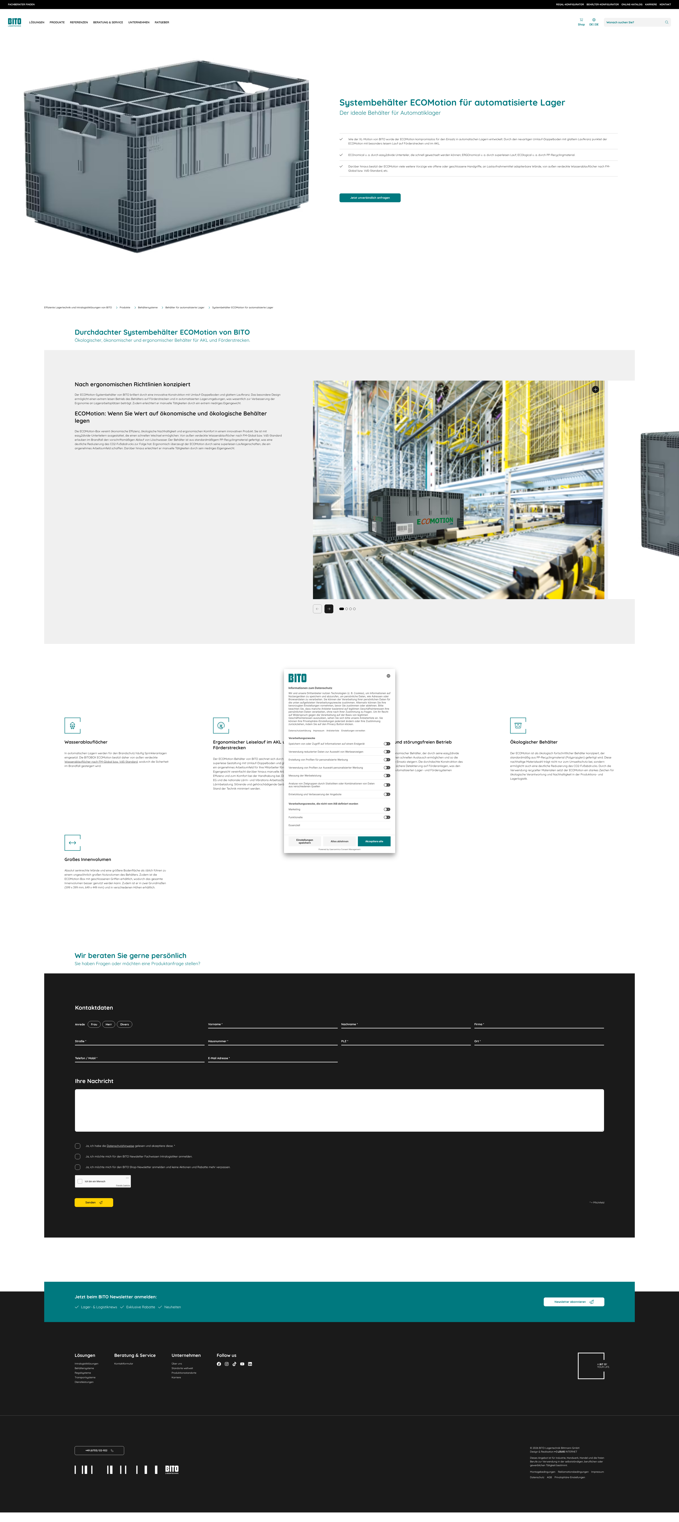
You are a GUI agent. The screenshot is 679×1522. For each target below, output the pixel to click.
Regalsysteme (83, 1372)
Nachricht (82, 1093)
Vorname (215, 1024)
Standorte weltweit (182, 1368)
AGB (549, 1477)
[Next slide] (328, 608)
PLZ (344, 1041)
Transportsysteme (85, 1377)
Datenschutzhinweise (120, 1146)
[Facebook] (219, 1364)
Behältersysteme (148, 307)
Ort (477, 1041)
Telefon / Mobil (86, 1058)
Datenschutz (537, 1477)
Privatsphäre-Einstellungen (570, 1477)
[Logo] (18, 22)
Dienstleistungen (84, 1382)
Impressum (597, 1471)
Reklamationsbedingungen (573, 1471)
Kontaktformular (123, 1363)
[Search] (666, 22)
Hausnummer (218, 1041)
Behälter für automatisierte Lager (184, 307)
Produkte (125, 307)
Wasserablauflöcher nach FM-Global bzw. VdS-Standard (101, 761)
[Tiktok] (234, 1364)
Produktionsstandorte (184, 1372)
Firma (479, 1024)
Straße (80, 1041)
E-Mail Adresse (219, 1058)
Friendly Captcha (123, 1185)
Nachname (349, 1024)
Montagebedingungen (542, 1471)
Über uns (177, 1363)
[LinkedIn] (250, 1364)
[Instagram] (227, 1364)
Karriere (176, 1377)
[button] (346, 609)
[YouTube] (242, 1364)
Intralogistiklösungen (86, 1363)
